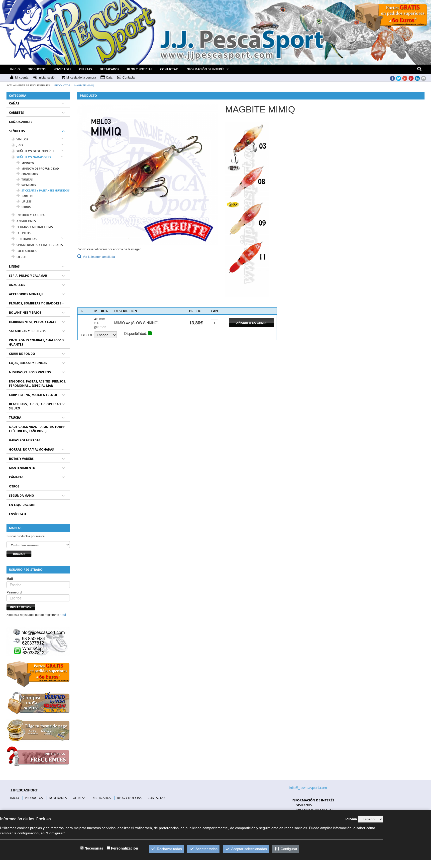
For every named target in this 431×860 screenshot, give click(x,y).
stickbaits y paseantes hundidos (45, 190)
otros (26, 207)
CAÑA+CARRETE (20, 122)
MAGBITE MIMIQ (84, 85)
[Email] (423, 78)
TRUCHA (15, 417)
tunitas (27, 179)
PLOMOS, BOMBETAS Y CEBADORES (35, 303)
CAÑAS (14, 103)
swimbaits (28, 185)
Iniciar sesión (20, 607)
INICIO (15, 69)
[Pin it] (411, 78)
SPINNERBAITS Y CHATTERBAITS (39, 245)
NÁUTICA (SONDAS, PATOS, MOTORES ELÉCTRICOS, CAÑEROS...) (36, 429)
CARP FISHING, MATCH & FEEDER (33, 395)
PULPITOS (23, 233)
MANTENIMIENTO (22, 468)
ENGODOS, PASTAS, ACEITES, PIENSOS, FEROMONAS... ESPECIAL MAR (37, 383)
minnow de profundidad (40, 168)
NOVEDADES (62, 69)
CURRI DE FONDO (22, 354)
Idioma (351, 818)
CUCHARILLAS (26, 239)
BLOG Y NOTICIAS (139, 69)
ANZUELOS (17, 285)
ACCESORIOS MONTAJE (26, 294)
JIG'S (19, 145)
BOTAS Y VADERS (21, 459)
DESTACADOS (109, 69)
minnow (27, 163)
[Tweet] (398, 78)
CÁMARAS (16, 477)
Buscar (19, 554)
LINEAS (14, 266)
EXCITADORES (26, 251)
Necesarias (94, 848)
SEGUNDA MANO (21, 495)
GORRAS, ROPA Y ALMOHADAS (31, 449)
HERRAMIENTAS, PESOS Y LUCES (32, 322)
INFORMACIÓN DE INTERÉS (205, 69)
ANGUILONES (26, 221)
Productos (62, 85)
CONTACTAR (169, 69)
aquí (63, 615)
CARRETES (16, 112)
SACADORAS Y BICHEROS (27, 331)
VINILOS (22, 139)
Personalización (124, 848)
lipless (26, 201)
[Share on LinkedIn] (417, 78)
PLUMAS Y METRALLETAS (34, 227)
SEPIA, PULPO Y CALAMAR (28, 276)
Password (14, 592)
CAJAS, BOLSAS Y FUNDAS (28, 363)
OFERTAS (85, 69)
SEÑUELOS (17, 131)
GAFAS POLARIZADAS (24, 440)
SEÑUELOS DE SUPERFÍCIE (35, 151)
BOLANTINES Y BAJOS (25, 312)
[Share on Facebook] (392, 78)
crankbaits (29, 174)
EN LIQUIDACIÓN (22, 505)
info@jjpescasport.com (308, 787)
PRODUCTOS (36, 69)
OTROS (21, 257)
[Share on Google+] (404, 78)
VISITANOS (304, 805)
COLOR (87, 335)
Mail (9, 578)
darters (27, 196)
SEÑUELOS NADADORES (33, 157)
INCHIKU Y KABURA (30, 215)
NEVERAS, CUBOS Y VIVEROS (30, 372)
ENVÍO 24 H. (18, 514)
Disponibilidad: (135, 333)
